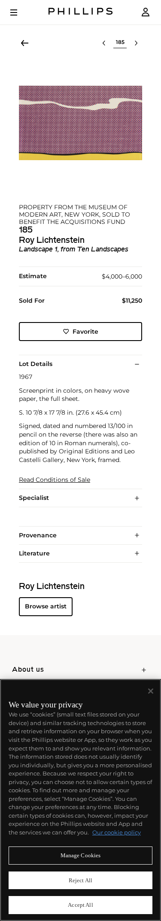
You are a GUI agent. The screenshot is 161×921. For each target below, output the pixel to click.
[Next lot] (136, 43)
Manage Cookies (81, 855)
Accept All (80, 905)
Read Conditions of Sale (54, 480)
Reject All (80, 880)
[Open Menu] (19, 12)
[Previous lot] (104, 43)
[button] (80, 123)
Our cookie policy (116, 832)
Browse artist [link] (46, 606)
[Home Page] (81, 12)
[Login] (145, 12)
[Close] (150, 691)
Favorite (85, 331)
